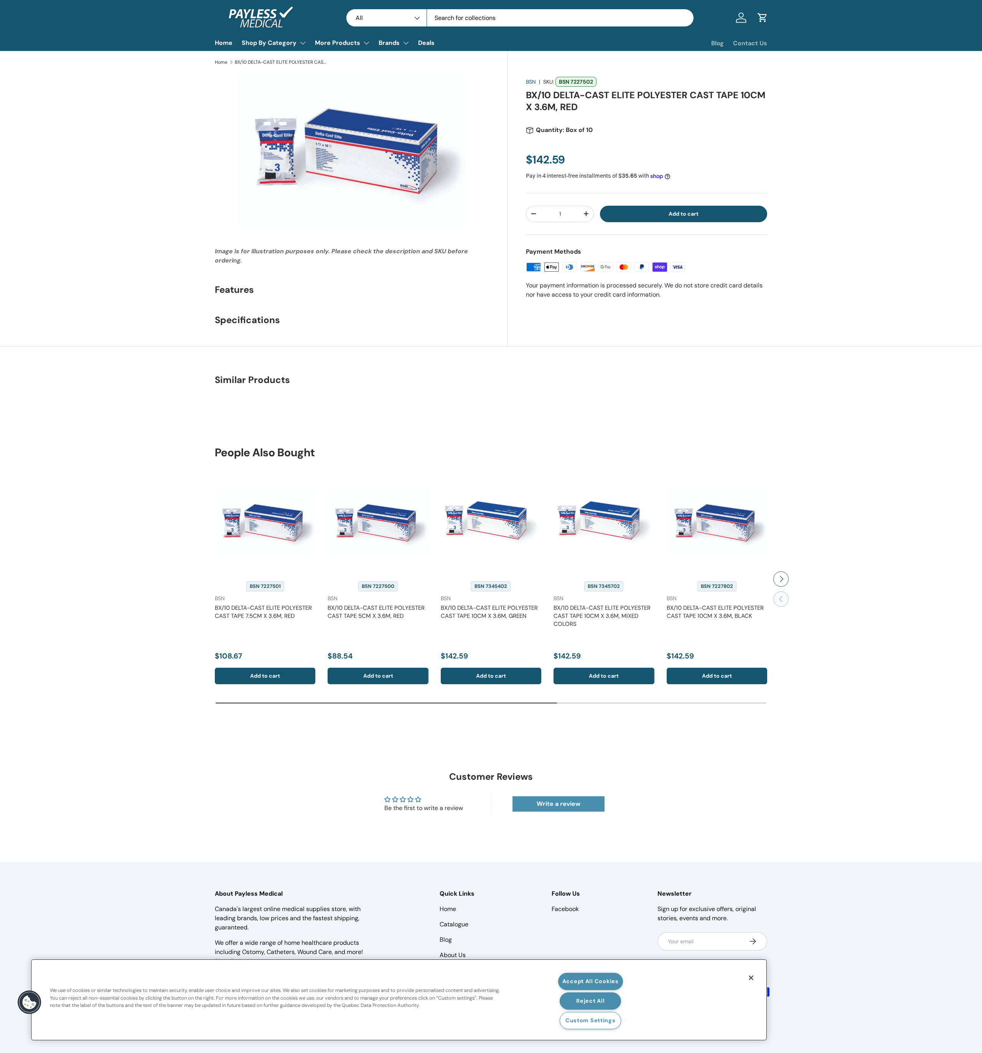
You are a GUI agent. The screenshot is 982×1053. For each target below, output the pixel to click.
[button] (762, 17)
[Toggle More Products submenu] (366, 43)
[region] (399, 1000)
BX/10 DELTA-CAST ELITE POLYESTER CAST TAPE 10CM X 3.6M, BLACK (715, 612)
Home (223, 43)
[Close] (751, 977)
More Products (337, 43)
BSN (531, 81)
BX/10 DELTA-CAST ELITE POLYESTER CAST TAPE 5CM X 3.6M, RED (376, 612)
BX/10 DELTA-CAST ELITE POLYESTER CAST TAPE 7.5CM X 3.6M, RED (263, 612)
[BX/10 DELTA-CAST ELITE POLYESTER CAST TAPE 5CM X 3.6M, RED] (378, 522)
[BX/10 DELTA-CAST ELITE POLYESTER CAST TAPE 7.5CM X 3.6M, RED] (265, 522)
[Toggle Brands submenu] (405, 43)
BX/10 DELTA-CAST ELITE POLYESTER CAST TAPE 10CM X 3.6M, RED (281, 62)
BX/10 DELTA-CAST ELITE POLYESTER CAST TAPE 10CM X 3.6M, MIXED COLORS (602, 616)
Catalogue (454, 924)
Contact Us (750, 43)
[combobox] (520, 17)
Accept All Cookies (590, 981)
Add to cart (684, 213)
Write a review (558, 804)
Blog (717, 43)
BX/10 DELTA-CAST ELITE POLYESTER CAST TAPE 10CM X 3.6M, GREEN (489, 612)
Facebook (565, 909)
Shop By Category (269, 43)
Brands (389, 43)
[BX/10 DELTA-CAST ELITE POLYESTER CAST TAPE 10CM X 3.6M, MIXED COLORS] (604, 522)
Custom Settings (590, 1020)
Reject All (590, 1000)
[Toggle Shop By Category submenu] (302, 43)
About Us (453, 955)
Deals (426, 43)
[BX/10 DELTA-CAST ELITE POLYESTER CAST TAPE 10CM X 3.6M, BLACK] (717, 522)
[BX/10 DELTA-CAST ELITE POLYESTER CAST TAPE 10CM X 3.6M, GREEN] (491, 522)
